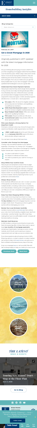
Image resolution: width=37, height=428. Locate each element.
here (25, 139)
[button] (35, 417)
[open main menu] (34, 3)
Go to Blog (18, 390)
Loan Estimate (20, 210)
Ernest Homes (19, 240)
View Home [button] (17, 420)
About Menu (6, 16)
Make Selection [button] (9, 27)
